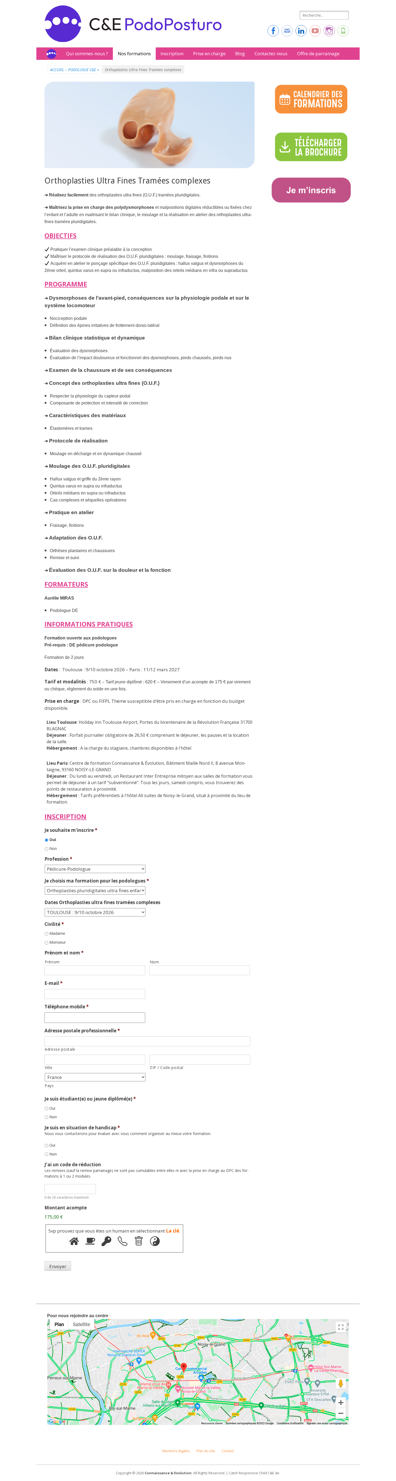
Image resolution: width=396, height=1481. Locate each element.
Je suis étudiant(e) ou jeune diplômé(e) (90, 1099)
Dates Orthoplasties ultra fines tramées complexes (102, 902)
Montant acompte (65, 1208)
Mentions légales (176, 1451)
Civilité (54, 924)
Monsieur (57, 942)
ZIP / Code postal (166, 1067)
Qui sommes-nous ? (87, 53)
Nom (154, 961)
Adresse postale (60, 1049)
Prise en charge (209, 53)
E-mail (53, 983)
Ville (48, 1067)
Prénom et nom (64, 953)
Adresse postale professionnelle (82, 1031)
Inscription (172, 53)
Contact (228, 1451)
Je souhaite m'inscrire (70, 830)
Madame (57, 933)
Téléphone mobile (66, 1007)
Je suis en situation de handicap (82, 1128)
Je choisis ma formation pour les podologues (96, 881)
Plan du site (205, 1451)
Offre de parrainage (318, 53)
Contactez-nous (271, 53)
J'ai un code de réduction (72, 1165)
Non (53, 848)
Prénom (52, 961)
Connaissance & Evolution (168, 1472)
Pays (49, 1085)
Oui (52, 839)
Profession (58, 859)
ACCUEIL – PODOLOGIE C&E (74, 69)
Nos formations (134, 53)
